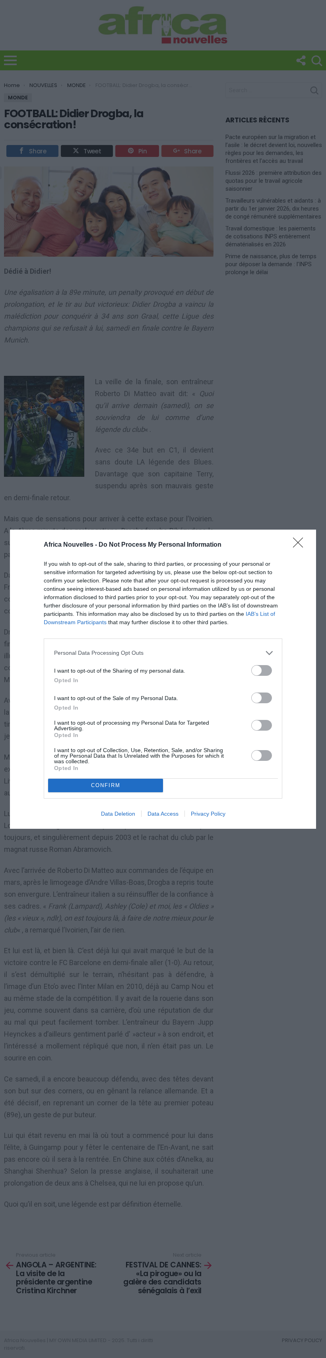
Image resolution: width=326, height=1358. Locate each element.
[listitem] (163, 653)
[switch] (261, 670)
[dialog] (163, 679)
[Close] (300, 545)
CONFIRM (105, 785)
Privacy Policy (208, 814)
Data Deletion (118, 814)
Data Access (163, 814)
